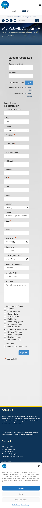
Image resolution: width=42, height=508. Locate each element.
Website (9, 229)
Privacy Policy (25, 505)
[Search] (37, 20)
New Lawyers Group (15, 337)
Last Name (10, 143)
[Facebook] (15, 20)
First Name (10, 135)
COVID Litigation (13, 311)
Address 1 (10, 161)
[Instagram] (11, 20)
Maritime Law (12, 319)
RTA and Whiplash (14, 332)
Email (8, 221)
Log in (14, 11)
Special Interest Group (14, 306)
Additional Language (14, 264)
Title (7, 118)
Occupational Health (15, 324)
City (8, 186)
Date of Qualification (14, 255)
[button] (39, 467)
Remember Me (18, 83)
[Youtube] (7, 20)
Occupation (10, 247)
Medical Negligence (15, 322)
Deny (21, 494)
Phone (9, 212)
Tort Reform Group (14, 340)
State (8, 195)
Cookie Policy (16, 505)
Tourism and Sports (14, 334)
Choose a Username (14, 109)
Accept (21, 488)
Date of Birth (11, 238)
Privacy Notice (9, 432)
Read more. (17, 423)
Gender (8, 127)
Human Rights (12, 314)
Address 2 (9, 169)
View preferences (21, 500)
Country (9, 203)
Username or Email (16, 64)
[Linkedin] (3, 20)
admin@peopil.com (12, 454)
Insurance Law (13, 316)
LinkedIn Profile (12, 273)
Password (12, 73)
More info (9, 281)
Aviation (10, 309)
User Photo (10, 344)
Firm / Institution (12, 152)
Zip (7, 178)
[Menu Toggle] (40, 5)
